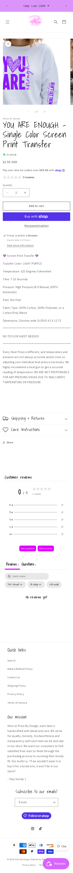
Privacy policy (29, 865)
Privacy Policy (15, 694)
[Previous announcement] (7, 6)
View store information (20, 245)
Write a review (45, 548)
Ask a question (28, 548)
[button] (7, 22)
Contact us (13, 677)
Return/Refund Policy (20, 669)
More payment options (36, 225)
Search (11, 660)
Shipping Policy (16, 685)
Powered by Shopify (39, 859)
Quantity (7, 185)
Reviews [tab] (12, 564)
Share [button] (10, 442)
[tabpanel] (36, 605)
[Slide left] (28, 112)
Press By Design (22, 859)
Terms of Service (17, 702)
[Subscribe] (54, 802)
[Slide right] (45, 112)
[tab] (28, 565)
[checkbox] (54, 584)
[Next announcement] (66, 6)
